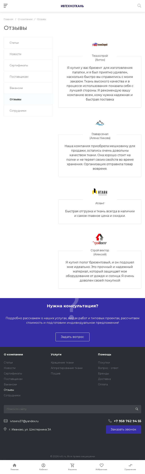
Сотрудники (12, 395)
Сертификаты (13, 373)
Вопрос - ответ (108, 368)
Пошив (55, 373)
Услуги (56, 354)
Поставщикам (13, 379)
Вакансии (10, 384)
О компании (13, 354)
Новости (9, 368)
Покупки (104, 362)
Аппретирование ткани (67, 368)
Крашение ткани (62, 362)
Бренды (103, 373)
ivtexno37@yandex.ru (24, 421)
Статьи (8, 362)
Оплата (103, 384)
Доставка (104, 379)
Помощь (104, 354)
